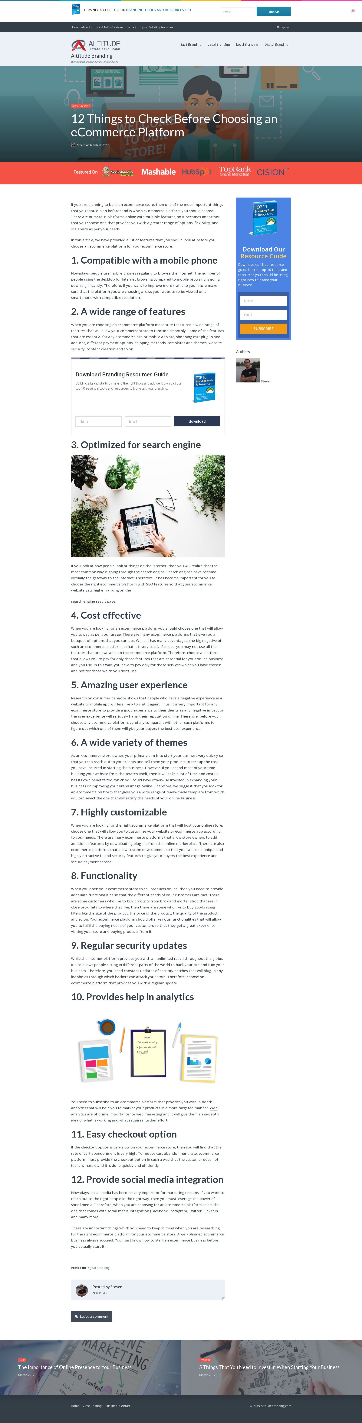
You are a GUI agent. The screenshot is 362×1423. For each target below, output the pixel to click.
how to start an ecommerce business (174, 1240)
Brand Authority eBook (109, 27)
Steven (81, 145)
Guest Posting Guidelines (99, 1406)
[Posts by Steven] (82, 1291)
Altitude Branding (92, 55)
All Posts (101, 1293)
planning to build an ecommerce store (121, 204)
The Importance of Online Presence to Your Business (74, 1367)
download (197, 421)
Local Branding (247, 44)
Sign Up (274, 11)
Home (74, 27)
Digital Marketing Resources (156, 27)
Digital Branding (276, 44)
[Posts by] (74, 145)
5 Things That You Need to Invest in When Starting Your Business (269, 1367)
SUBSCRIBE (264, 328)
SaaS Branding (190, 44)
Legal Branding (219, 44)
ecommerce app (189, 831)
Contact (131, 27)
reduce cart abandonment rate (170, 1153)
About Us (87, 27)
